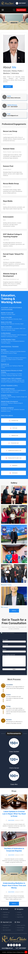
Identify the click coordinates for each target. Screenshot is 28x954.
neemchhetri (11, 820)
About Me (19, 914)
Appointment (21, 10)
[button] (14, 10)
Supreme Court (7, 925)
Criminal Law (6, 912)
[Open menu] (3, 10)
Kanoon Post (20, 930)
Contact (19, 912)
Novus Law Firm (21, 925)
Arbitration (5, 914)
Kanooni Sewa (20, 927)
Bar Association (7, 930)
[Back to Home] (7, 3)
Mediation (5, 917)
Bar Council (6, 927)
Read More (8, 86)
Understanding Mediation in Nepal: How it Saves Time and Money (15, 21)
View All (14, 610)
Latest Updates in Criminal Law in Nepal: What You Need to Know (14, 814)
